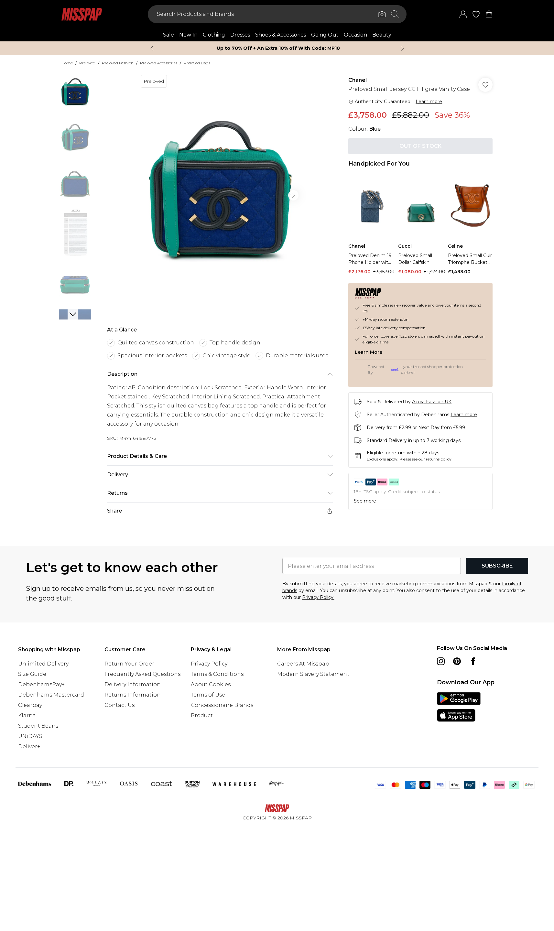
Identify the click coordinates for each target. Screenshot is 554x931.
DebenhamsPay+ (41, 684)
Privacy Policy (209, 664)
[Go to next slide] (293, 195)
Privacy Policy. (318, 597)
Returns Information (132, 695)
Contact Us (119, 705)
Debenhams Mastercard (51, 695)
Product (202, 715)
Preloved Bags (197, 62)
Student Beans (38, 726)
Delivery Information (132, 684)
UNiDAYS (30, 736)
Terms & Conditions (217, 674)
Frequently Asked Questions (142, 674)
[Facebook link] (473, 661)
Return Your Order (129, 664)
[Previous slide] (152, 48)
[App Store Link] (459, 707)
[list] (219, 195)
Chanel (357, 80)
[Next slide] (402, 48)
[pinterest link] (457, 661)
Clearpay (30, 705)
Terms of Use (208, 695)
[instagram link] (441, 661)
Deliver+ (29, 746)
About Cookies (211, 684)
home (67, 62)
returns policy (438, 459)
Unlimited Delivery (43, 664)
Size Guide (32, 674)
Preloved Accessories (158, 62)
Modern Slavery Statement (313, 674)
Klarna (27, 715)
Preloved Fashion (118, 62)
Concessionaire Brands (222, 705)
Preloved (87, 62)
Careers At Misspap (303, 664)
